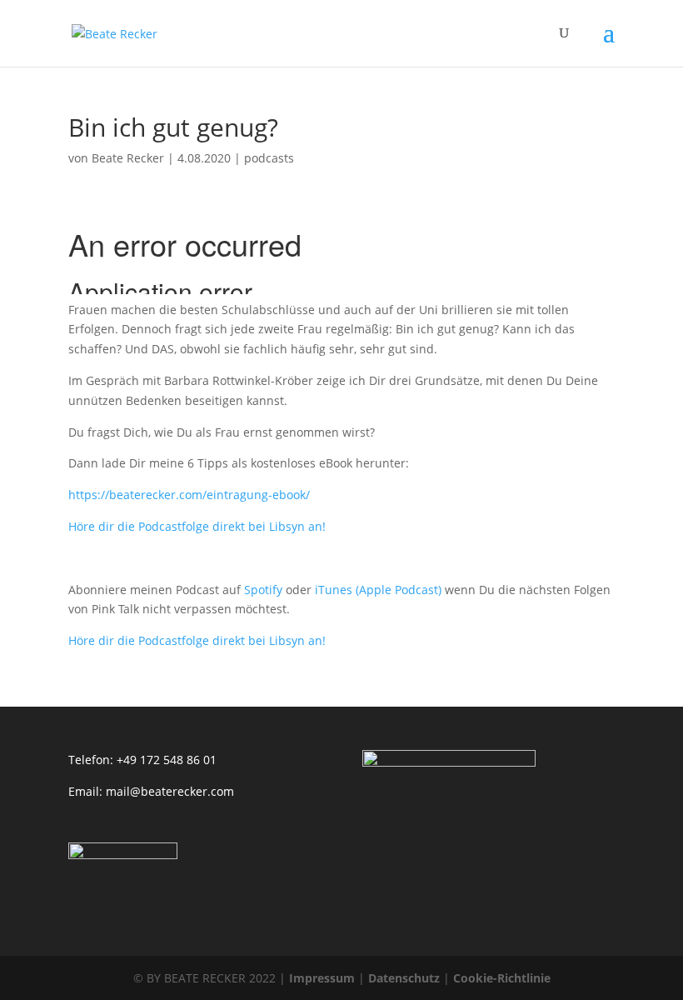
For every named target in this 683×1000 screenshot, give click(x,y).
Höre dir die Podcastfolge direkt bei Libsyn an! (197, 526)
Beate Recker (128, 158)
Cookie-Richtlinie (502, 978)
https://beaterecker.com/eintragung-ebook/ (189, 494)
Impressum (322, 978)
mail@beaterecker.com (170, 791)
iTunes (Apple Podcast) (378, 590)
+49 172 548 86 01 (167, 760)
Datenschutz (404, 978)
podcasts (269, 158)
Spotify (263, 590)
